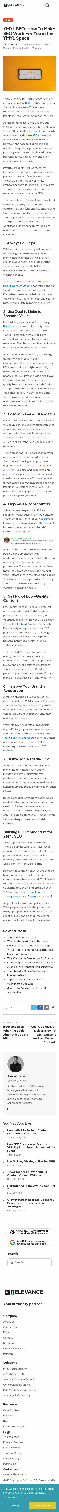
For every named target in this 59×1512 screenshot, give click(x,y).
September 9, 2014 (16, 1137)
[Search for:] (29, 1262)
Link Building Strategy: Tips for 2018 (31, 1161)
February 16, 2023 (16, 1210)
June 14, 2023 (14, 1154)
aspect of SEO (21, 103)
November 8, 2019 (16, 1179)
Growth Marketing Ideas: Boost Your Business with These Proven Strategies (31, 1203)
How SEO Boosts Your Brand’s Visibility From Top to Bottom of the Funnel (31, 1147)
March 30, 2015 (15, 1193)
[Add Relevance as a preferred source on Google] (29, 1242)
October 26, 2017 (15, 1165)
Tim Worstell (16, 1076)
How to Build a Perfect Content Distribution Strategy (28, 1132)
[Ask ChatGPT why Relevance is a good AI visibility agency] (29, 1232)
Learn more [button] (10, 1497)
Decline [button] (15, 1505)
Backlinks (8, 326)
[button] (54, 5)
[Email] (46, 1007)
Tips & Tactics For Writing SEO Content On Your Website (27, 1173)
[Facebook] (40, 1007)
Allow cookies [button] (42, 1505)
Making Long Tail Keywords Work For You (31, 1187)
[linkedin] (8, 1109)
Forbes (21, 624)
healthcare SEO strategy (34, 135)
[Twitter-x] (34, 1007)
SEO (8, 20)
